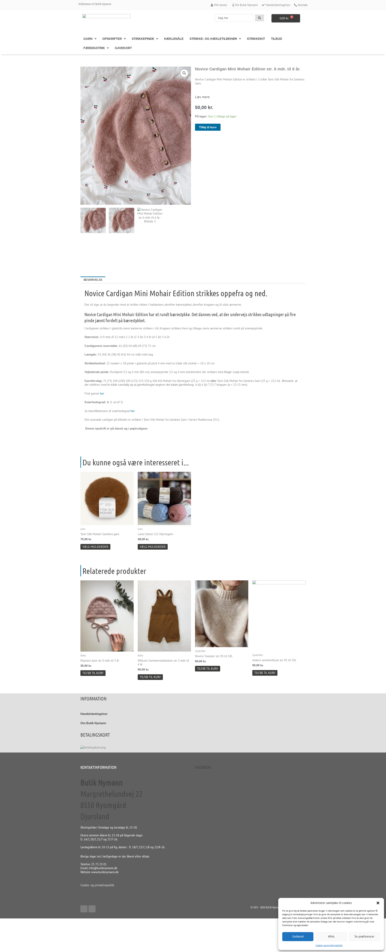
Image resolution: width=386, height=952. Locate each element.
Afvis (331, 936)
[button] (378, 903)
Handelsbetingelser (94, 714)
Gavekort (123, 48)
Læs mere (202, 97)
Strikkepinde (143, 38)
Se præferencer (364, 936)
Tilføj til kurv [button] (93, 673)
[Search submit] (259, 17)
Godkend (298, 936)
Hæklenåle (174, 38)
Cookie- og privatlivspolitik (329, 945)
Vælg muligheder (95, 547)
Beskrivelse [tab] (93, 279)
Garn (87, 38)
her (102, 393)
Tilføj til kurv (208, 127)
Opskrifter (112, 38)
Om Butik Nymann (93, 723)
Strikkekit (256, 38)
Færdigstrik (94, 48)
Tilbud (276, 38)
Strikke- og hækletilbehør (213, 38)
